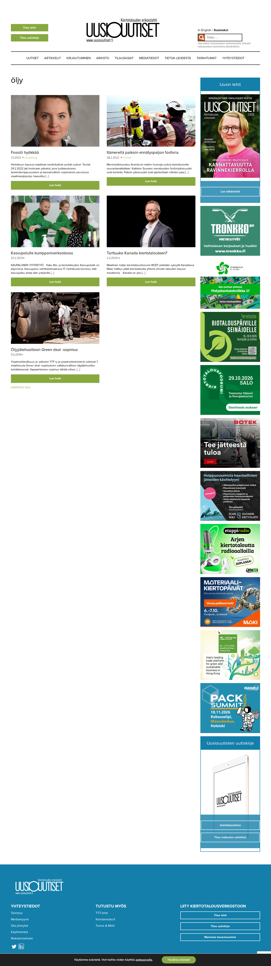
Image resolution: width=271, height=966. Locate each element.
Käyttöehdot (19, 932)
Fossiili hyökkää (25, 152)
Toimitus (16, 913)
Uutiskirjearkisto (230, 825)
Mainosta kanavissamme (220, 937)
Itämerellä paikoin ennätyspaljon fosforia (143, 152)
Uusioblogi (31, 157)
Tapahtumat (207, 58)
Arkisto (102, 58)
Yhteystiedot (233, 58)
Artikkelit (52, 58)
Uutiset (32, 58)
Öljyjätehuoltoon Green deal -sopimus (44, 349)
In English (204, 30)
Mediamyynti (20, 919)
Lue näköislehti (230, 191)
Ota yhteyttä (19, 926)
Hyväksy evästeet (179, 960)
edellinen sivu (20, 387)
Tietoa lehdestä (178, 58)
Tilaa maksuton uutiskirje (230, 837)
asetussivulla (144, 960)
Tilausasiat (124, 58)
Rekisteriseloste (22, 938)
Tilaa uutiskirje (29, 37)
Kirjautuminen (78, 58)
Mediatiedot (149, 58)
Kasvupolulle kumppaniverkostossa (42, 253)
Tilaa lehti (29, 27)
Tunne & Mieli (105, 926)
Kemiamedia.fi (105, 919)
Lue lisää (55, 185)
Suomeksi (221, 30)
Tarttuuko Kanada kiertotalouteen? (137, 253)
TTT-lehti (102, 913)
